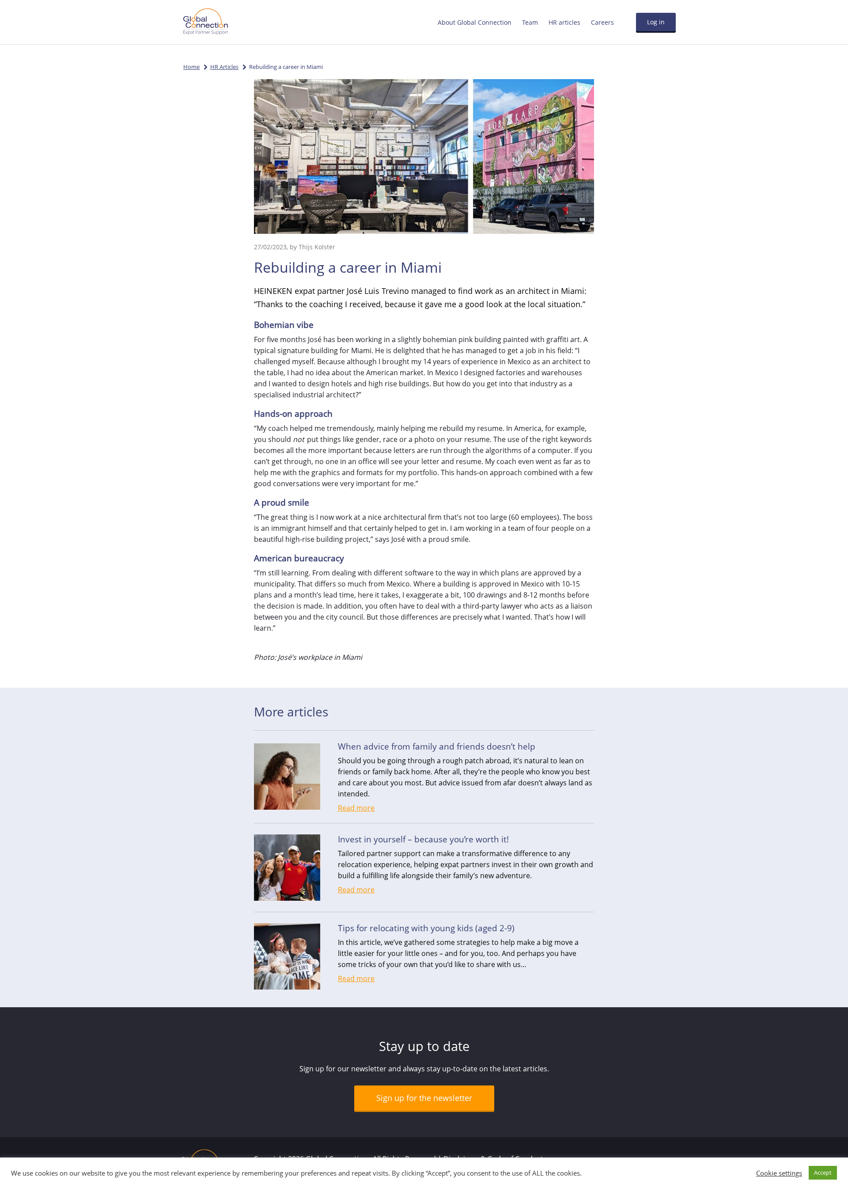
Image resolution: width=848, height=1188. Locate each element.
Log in (656, 22)
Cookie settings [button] (779, 1173)
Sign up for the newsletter (424, 1098)
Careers (602, 22)
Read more (356, 808)
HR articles (564, 22)
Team (530, 22)
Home (191, 67)
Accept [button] (823, 1173)
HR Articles (224, 67)
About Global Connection (474, 22)
